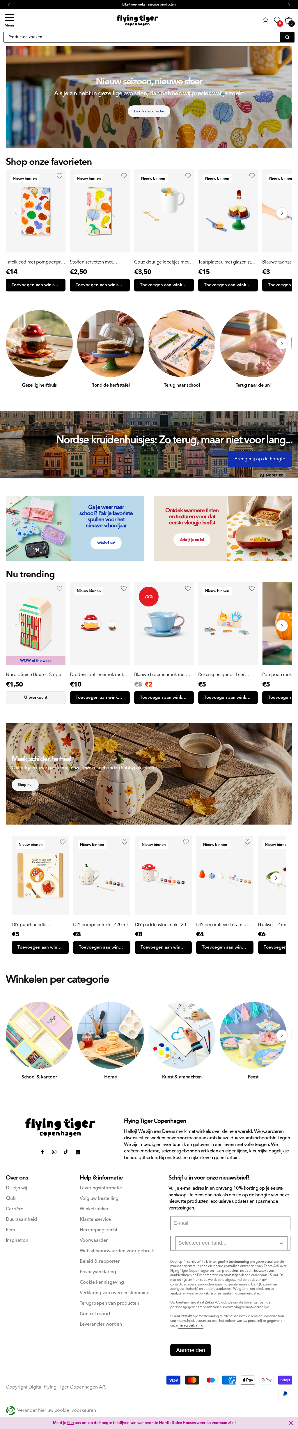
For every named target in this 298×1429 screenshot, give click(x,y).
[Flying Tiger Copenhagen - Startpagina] (60, 1127)
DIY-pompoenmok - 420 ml (100, 925)
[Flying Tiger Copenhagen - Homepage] (137, 21)
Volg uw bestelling (99, 1198)
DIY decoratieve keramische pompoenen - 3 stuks (224, 925)
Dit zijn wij (16, 1188)
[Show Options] (281, 1243)
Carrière (14, 1209)
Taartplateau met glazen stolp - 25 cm (227, 262)
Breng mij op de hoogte (260, 459)
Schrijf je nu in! (192, 540)
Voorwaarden (94, 1240)
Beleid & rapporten (100, 1261)
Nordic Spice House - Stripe (33, 674)
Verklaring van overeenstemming (115, 1293)
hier (70, 1422)
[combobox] (231, 1243)
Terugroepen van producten (109, 1303)
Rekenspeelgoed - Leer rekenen (221, 674)
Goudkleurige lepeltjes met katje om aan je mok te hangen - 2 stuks (161, 262)
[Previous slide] (16, 213)
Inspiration (17, 1240)
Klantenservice (95, 1219)
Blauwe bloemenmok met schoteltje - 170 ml (160, 674)
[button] (9, 20)
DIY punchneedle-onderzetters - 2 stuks (33, 925)
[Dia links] (16, 343)
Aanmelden (190, 1350)
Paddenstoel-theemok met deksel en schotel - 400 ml (96, 674)
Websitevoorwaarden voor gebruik (117, 1251)
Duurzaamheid (21, 1219)
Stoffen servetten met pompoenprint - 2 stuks (93, 262)
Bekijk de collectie (149, 111)
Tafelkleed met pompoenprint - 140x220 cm (35, 262)
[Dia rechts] (282, 343)
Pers (10, 1230)
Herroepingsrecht (98, 1230)
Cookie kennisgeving (102, 1282)
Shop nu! (25, 784)
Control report (95, 1314)
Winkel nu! (106, 543)
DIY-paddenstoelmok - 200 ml (161, 925)
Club (11, 1198)
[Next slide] (282, 213)
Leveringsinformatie (101, 1188)
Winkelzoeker (94, 1209)
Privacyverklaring (98, 1272)
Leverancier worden (101, 1324)
